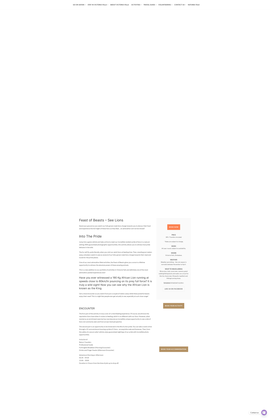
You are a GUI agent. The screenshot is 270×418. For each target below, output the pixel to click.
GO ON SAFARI (78, 5)
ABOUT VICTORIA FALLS (119, 5)
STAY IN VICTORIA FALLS (97, 5)
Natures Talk (194, 5)
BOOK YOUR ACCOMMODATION (173, 349)
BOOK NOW (173, 227)
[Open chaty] (264, 412)
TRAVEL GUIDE (149, 5)
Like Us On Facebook (174, 289)
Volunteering (164, 5)
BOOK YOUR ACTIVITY (173, 306)
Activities (135, 5)
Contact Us (179, 5)
